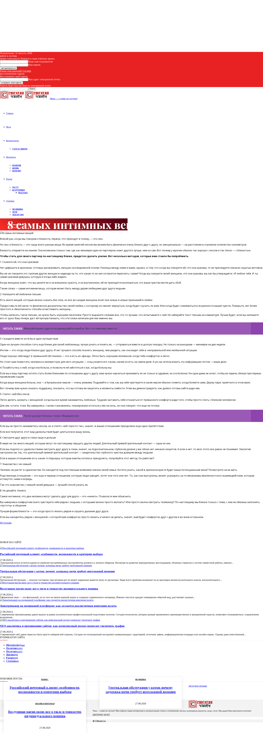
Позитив (16, 165)
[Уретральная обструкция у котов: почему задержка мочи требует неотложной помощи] (46, 565)
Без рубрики (18, 190)
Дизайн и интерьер (45, 704)
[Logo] (12, 98)
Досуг (15, 187)
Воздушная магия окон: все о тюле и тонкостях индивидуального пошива (49, 588)
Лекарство (18, 215)
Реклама (23, 193)
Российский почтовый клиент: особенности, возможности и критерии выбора (51, 554)
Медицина (17, 209)
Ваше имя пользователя (40, 61)
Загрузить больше (198, 686)
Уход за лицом (19, 149)
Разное (9, 179)
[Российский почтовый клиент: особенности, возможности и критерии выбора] (42, 548)
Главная (9, 113)
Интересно (11, 157)
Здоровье (10, 201)
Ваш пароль (34, 64)
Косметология (12, 140)
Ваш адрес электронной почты (44, 79)
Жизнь (15, 168)
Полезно (16, 171)
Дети (14, 212)
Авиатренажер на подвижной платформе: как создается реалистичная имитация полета (58, 605)
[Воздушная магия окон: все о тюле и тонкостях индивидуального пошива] (39, 582)
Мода (8, 127)
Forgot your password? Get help (15, 71)
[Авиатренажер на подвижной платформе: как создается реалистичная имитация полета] (46, 600)
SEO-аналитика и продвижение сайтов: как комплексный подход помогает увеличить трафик (62, 626)
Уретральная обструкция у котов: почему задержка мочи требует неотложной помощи (57, 571)
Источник (6, 522)
